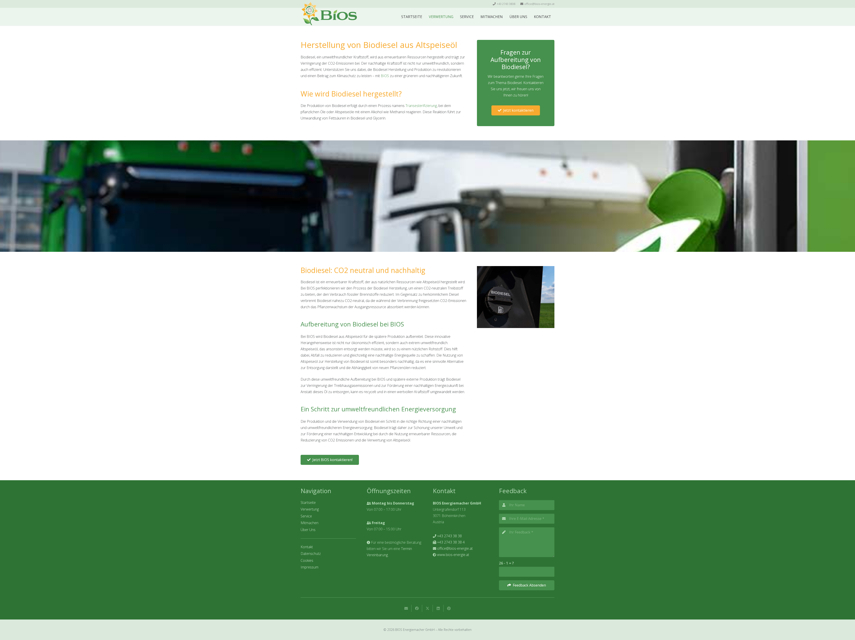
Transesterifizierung (421, 105)
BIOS (385, 75)
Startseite (308, 502)
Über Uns (308, 529)
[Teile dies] (416, 608)
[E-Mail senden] (406, 608)
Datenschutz (311, 553)
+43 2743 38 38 (449, 535)
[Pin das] (449, 608)
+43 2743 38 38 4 (451, 542)
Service (306, 516)
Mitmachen (309, 522)
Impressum (309, 567)
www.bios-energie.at (453, 554)
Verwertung (310, 509)
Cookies (307, 560)
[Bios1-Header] (329, 13)
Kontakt (307, 546)
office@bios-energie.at (455, 548)
